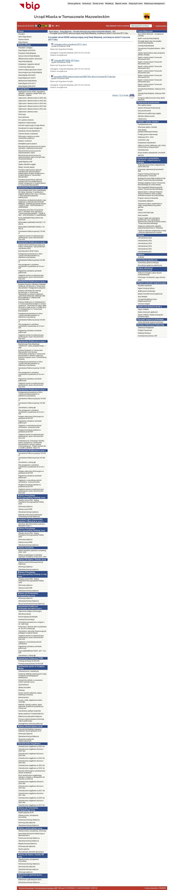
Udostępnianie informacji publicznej (30, 724)
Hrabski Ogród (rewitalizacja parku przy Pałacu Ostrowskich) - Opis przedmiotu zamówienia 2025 (31, 246)
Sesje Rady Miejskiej (25, 61)
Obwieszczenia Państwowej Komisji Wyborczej (30, 563)
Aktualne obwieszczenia (146, 116)
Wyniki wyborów (23, 849)
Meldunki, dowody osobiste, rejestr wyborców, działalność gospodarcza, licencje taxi (31, 706)
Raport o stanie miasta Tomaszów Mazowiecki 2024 (150, 63)
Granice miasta (23, 39)
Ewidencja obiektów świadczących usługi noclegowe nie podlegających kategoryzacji (32, 675)
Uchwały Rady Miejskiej (146, 46)
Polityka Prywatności (145, 330)
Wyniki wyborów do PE (26, 813)
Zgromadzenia (23, 685)
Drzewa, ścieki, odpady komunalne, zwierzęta (30, 701)
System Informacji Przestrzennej (149, 108)
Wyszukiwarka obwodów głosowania (31, 852)
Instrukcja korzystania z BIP (147, 336)
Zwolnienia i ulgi (143, 140)
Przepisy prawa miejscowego (148, 134)
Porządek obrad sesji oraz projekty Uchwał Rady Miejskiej (92, 31)
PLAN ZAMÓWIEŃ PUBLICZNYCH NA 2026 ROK (30, 219)
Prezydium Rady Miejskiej (27, 53)
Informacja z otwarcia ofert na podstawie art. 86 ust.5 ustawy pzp (32, 627)
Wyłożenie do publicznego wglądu (149, 113)
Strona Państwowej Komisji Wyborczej (31, 604)
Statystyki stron (135, 3)
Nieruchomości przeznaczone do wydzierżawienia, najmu (29, 152)
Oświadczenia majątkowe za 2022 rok (31, 768)
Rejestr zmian (121, 3)
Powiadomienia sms (145, 124)
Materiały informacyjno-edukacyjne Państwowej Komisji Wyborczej (30, 515)
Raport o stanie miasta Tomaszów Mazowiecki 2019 (150, 85)
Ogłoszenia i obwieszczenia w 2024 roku (32, 103)
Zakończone (142, 119)
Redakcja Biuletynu (144, 333)
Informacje (22, 114)
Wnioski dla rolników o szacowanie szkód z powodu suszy (30, 681)
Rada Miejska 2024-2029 (26, 50)
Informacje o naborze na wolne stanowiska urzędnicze (28, 137)
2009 (139, 280)
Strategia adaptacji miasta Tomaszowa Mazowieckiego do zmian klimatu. (151, 184)
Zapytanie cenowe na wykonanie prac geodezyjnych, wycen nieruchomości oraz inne (31, 237)
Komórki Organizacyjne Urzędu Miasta (31, 125)
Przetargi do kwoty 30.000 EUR (28, 661)
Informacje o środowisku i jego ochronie (151, 277)
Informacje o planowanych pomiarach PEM (150, 170)
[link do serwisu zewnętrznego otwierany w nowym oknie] (29, 6)
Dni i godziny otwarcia (26, 120)
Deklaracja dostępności (154, 3)
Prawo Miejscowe (65, 31)
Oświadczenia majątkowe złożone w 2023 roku (30, 782)
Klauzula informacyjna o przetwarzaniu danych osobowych (31, 772)
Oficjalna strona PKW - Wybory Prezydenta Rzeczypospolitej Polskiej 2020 (31, 535)
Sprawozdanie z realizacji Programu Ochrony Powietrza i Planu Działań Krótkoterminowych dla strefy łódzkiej (150, 193)
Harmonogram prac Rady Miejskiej (30, 72)
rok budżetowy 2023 (145, 246)
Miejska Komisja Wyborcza (27, 844)
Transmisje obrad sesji (26, 67)
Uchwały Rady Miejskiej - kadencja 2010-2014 (151, 90)
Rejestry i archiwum (25, 141)
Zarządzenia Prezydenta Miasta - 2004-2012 (151, 49)
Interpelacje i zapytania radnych (29, 64)
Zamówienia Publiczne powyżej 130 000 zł (32, 399)
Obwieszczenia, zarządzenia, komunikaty (28, 816)
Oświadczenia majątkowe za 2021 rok (31, 791)
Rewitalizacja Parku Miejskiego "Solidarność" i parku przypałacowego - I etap (31, 345)
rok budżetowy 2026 (145, 238)
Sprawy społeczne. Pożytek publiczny (30, 714)
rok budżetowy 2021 (145, 252)
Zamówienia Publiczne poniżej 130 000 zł (31, 261)
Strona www (98, 3)
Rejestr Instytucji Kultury (146, 288)
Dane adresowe (23, 117)
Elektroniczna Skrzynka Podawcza (30, 716)
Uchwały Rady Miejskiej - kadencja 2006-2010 (151, 94)
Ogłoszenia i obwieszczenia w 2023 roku (32, 106)
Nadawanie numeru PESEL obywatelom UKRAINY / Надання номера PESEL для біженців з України (32, 93)
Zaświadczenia (143, 150)
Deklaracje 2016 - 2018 (145, 137)
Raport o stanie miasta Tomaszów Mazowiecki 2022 (150, 72)
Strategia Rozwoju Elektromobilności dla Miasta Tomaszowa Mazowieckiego (151, 179)
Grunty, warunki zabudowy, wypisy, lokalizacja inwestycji (30, 694)
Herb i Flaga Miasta (24, 37)
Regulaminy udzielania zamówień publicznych (30, 272)
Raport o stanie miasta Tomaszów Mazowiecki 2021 (150, 76)
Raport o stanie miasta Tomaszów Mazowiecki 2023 (150, 67)
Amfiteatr (141, 257)
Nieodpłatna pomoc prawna (27, 144)
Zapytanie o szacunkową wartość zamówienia (29, 643)
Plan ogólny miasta (144, 105)
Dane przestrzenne (144, 111)
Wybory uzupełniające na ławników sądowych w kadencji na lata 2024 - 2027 (32, 556)
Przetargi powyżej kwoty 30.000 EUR (30, 664)
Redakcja (109, 3)
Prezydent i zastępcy (25, 48)
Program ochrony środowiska (148, 198)
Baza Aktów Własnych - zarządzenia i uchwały (151, 35)
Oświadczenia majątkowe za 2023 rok (31, 765)
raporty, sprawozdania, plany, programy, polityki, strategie (151, 54)
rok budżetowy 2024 (145, 243)
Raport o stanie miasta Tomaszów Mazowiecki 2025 (150, 58)
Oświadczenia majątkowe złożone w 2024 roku (30, 762)
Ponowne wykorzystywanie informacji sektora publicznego (31, 720)
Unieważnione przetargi (26, 619)
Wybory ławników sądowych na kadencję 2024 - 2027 (32, 551)
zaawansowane (161, 26)
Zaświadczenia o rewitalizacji (28, 671)
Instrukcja (86, 3)
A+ (53, 26)
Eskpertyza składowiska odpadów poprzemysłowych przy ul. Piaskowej (150, 227)
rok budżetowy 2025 (145, 241)
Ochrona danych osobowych (28, 134)
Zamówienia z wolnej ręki (27, 407)
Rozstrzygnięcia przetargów (28, 617)
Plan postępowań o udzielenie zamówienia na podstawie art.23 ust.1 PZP (31, 266)
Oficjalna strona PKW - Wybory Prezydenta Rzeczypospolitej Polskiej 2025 (31, 502)
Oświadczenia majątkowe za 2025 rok (31, 746)
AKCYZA (141, 155)
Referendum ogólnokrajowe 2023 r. (30, 880)
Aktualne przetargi (24, 614)
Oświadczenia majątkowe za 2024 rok (31, 758)
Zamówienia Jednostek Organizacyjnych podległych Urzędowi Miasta (32, 632)
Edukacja (21, 690)
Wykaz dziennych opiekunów (148, 312)
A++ (58, 26)
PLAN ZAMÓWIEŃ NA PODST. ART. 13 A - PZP (32, 652)
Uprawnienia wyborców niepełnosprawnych (26, 740)
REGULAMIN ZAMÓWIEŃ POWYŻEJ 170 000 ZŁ (31, 223)
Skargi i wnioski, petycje (26, 167)
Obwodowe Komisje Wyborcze (28, 601)
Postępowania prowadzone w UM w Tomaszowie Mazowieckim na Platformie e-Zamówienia (30, 255)
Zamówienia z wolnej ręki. (27, 655)
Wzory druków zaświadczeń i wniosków (151, 153)
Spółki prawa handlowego (146, 291)
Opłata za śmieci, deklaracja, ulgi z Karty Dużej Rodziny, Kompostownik (152, 146)
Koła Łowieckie (143, 215)
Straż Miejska (142, 296)
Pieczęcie (21, 34)
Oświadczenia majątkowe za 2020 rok (31, 798)
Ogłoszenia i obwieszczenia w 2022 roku (32, 109)
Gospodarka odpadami (145, 201)
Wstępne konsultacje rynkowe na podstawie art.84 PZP (29, 431)
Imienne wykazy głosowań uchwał (30, 70)
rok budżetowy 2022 (145, 249)
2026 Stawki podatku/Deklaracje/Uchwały (147, 131)
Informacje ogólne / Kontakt (147, 127)
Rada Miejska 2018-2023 (26, 75)
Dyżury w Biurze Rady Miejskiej (29, 56)
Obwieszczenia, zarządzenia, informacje (32, 831)
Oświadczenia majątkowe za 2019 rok (31, 805)
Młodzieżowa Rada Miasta (27, 81)
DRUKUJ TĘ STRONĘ (120, 96)
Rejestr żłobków (143, 309)
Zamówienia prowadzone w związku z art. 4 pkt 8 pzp (31, 623)
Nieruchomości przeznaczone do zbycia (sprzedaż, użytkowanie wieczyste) (32, 147)
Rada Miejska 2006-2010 (26, 86)
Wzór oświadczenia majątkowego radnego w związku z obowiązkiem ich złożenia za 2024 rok (31, 777)
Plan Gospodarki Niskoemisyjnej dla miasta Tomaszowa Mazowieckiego (150, 188)
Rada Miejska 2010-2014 (26, 83)
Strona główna (74, 3)
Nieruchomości (23, 697)
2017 (114, 31)
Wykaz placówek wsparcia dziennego (150, 322)
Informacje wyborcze (25, 506)
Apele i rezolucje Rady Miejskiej (148, 38)
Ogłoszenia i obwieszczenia (28, 112)
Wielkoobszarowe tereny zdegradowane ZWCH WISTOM (151, 166)
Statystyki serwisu (26, 888)
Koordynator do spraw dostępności (30, 128)
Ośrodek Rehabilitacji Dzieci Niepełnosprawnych (147, 300)
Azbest (140, 210)
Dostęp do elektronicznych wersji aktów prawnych (151, 99)
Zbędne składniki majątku (27, 164)
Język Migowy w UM (25, 162)
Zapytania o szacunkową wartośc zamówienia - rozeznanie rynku (30, 426)
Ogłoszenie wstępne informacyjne (29, 611)
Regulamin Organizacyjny (27, 123)
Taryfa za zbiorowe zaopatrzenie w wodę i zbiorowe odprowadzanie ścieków (152, 231)
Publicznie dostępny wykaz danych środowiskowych (150, 274)
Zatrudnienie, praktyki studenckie (29, 711)
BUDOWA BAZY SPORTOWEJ (28, 251)
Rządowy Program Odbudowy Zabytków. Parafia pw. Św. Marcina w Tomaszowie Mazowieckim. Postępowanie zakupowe (32, 286)
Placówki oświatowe (145, 286)
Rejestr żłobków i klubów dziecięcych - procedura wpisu (151, 315)
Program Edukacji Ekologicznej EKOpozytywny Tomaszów (148, 175)
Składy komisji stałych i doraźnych (30, 59)
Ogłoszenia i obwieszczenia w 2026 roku (32, 98)
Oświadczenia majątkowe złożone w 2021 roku (30, 794)
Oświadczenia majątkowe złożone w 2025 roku (30, 754)
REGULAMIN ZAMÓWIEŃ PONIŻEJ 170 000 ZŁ (31, 228)
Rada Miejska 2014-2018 (26, 78)
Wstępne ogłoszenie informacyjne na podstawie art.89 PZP (31, 417)
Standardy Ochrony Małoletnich (29, 131)
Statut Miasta (23, 42)
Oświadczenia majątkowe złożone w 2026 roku (30, 750)
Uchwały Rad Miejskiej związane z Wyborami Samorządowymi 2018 (30, 730)
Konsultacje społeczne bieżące (148, 263)
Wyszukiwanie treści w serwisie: (117, 26)
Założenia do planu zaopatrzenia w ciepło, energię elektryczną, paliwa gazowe (150, 205)
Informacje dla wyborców (26, 823)
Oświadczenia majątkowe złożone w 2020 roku (30, 801)
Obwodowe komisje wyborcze (28, 512)
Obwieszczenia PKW (25, 509)
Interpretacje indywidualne (147, 143)
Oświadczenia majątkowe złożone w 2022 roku (30, 787)
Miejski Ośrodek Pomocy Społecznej (150, 294)
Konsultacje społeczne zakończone (150, 265)
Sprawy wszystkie (24, 687)
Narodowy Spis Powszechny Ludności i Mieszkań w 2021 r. (31, 525)
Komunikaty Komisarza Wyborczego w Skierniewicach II (31, 834)
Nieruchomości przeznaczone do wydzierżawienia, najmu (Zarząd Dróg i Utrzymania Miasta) (31, 157)
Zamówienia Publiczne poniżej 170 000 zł (31, 232)
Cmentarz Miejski (144, 304)
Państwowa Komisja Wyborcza (29, 820)
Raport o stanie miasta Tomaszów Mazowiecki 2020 (150, 81)
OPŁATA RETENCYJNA (146, 213)
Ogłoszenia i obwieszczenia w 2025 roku (32, 101)
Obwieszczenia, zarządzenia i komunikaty (28, 860)
